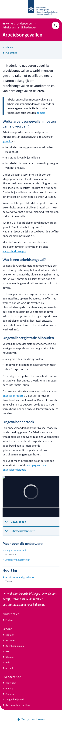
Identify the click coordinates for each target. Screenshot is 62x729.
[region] (31, 496)
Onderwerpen (25, 23)
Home (9, 23)
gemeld (41, 113)
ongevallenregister (13, 395)
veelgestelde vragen (14, 251)
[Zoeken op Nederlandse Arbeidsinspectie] (55, 25)
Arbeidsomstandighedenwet (19, 27)
